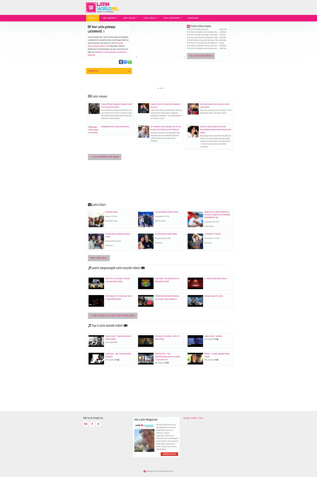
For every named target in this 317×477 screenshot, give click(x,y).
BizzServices (169, 471)
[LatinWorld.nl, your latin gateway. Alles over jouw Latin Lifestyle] (145, 471)
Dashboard (192, 18)
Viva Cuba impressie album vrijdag (166, 234)
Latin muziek (129, 18)
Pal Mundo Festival (111, 212)
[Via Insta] (98, 424)
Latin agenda (108, 18)
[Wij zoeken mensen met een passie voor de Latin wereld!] (193, 109)
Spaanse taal (104, 46)
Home (91, 18)
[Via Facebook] (92, 424)
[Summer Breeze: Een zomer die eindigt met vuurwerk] (143, 108)
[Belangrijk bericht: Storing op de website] (94, 130)
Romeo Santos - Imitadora (213, 336)
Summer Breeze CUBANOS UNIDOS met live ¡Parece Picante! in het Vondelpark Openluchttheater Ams (217, 214)
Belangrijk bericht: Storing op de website (115, 126)
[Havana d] (94, 108)
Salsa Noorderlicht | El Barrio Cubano (166, 212)
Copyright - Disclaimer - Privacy (193, 418)
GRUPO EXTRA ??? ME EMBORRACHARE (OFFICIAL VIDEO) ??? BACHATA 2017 (167, 357)
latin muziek (119, 43)
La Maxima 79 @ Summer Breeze (215, 278)
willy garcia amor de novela (213, 296)
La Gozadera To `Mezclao (212, 234)
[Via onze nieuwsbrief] (85, 424)
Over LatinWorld (171, 18)
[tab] (109, 71)
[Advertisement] (160, 181)
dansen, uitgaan (93, 46)
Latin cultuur (149, 18)
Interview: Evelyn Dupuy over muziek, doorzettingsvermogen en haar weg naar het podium (215, 129)
